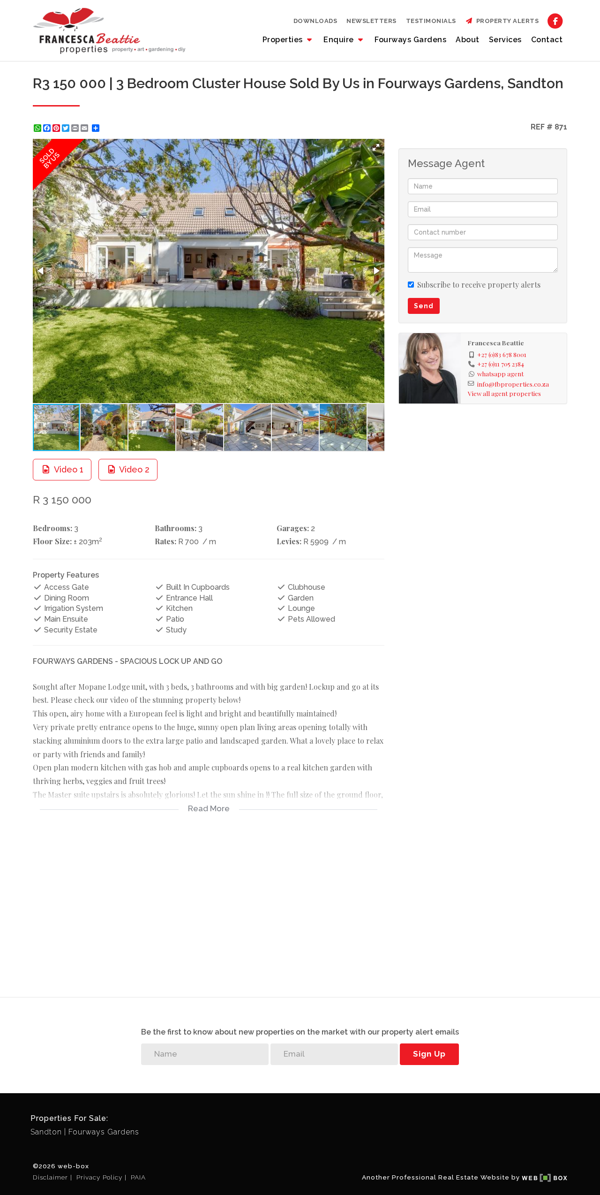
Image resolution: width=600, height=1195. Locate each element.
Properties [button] (283, 39)
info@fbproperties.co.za (513, 384)
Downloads (315, 20)
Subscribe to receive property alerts (478, 284)
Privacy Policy (99, 1177)
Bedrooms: (52, 528)
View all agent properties (504, 393)
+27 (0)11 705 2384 (500, 363)
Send (424, 306)
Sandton (46, 1131)
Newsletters (371, 20)
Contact (547, 39)
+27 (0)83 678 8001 (501, 354)
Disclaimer (50, 1177)
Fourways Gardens (410, 39)
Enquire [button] (339, 39)
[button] (375, 147)
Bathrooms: (175, 528)
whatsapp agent (500, 373)
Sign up (429, 1053)
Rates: (165, 541)
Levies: (289, 541)
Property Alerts (506, 20)
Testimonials (431, 20)
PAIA (138, 1177)
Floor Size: (52, 541)
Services (505, 39)
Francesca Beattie (496, 342)
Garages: (293, 528)
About (468, 39)
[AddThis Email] (85, 128)
